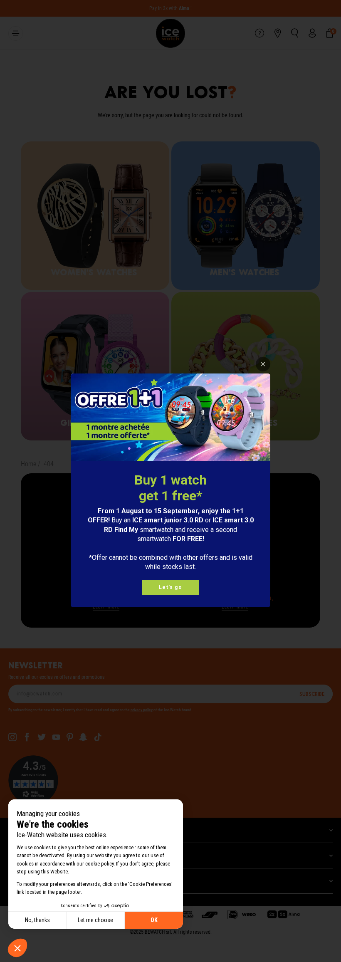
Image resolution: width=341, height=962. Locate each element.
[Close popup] (263, 364)
